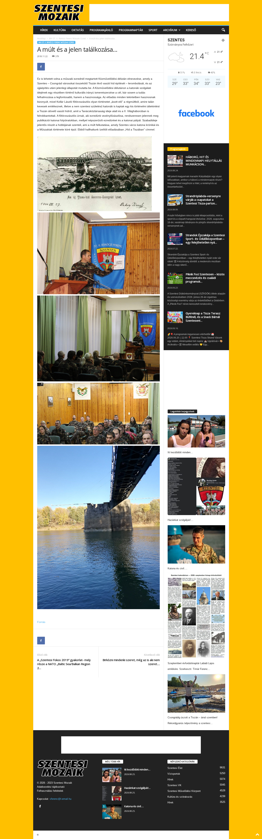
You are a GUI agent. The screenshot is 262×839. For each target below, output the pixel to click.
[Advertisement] (159, 12)
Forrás (41, 622)
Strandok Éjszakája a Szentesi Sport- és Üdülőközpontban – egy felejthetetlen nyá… (205, 238)
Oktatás (78, 30)
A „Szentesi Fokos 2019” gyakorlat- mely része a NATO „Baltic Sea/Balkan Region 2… (64, 664)
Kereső (191, 30)
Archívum (170, 30)
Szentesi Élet (174, 768)
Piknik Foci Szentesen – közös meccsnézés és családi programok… (205, 277)
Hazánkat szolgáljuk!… (180, 520)
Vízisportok (173, 773)
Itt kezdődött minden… (180, 452)
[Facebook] (41, 66)
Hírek (44, 30)
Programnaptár (131, 30)
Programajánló (101, 30)
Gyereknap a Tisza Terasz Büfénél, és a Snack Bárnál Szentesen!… (203, 316)
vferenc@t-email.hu (60, 798)
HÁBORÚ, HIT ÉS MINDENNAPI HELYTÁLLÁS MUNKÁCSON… (204, 160)
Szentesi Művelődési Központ (184, 791)
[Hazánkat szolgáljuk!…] (196, 486)
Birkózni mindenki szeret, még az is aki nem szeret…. (131, 662)
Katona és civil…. (177, 568)
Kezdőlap (41, 38)
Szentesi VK (174, 785)
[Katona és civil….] (196, 544)
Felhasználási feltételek (50, 790)
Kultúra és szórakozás (179, 796)
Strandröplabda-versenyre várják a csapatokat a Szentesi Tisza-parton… (203, 199)
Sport (153, 30)
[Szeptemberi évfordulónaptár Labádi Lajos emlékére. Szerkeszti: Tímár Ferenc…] (196, 616)
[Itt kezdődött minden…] (196, 431)
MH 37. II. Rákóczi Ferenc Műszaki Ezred (67, 38)
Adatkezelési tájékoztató (50, 786)
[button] (223, 30)
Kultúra (60, 30)
